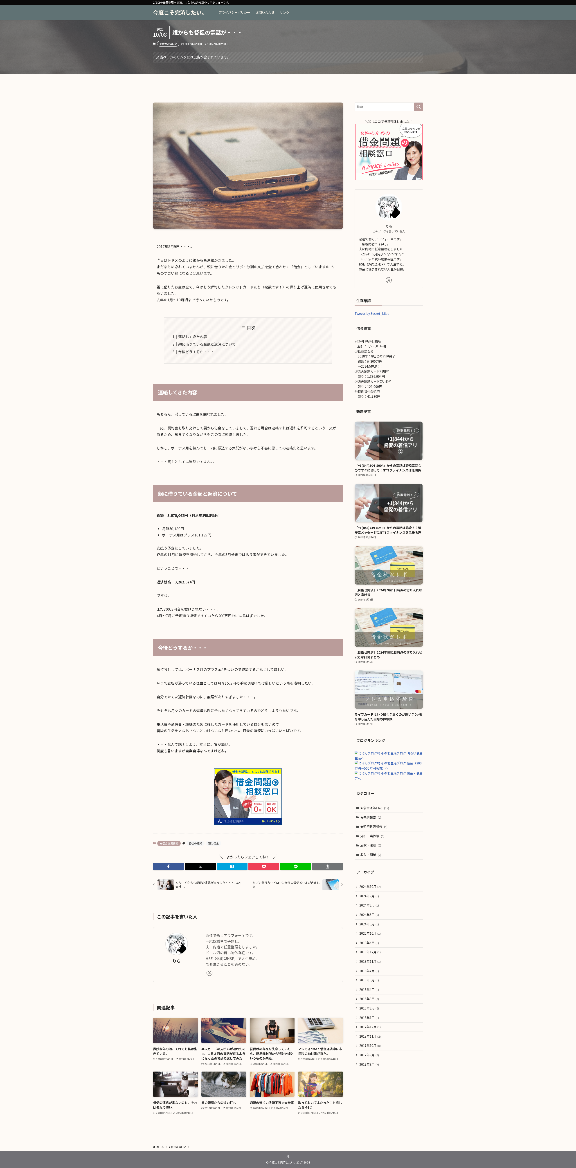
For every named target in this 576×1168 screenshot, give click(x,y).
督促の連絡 (195, 843)
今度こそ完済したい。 (180, 12)
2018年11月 (370, 961)
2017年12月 (370, 1027)
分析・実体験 (372, 836)
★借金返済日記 (168, 43)
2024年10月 (370, 886)
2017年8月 (369, 1064)
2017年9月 (369, 1055)
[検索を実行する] (418, 107)
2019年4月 (369, 942)
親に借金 (213, 843)
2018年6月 (369, 980)
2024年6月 (369, 914)
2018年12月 (370, 952)
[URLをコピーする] (327, 866)
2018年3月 (369, 998)
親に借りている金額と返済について (207, 344)
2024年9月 (369, 896)
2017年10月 (370, 1045)
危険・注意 (370, 845)
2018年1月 (369, 1017)
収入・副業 (370, 854)
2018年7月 (369, 971)
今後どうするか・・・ (196, 351)
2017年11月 (370, 1036)
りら (177, 960)
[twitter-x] (209, 973)
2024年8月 (369, 905)
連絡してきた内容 (192, 336)
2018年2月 (369, 1008)
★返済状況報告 (373, 826)
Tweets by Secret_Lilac (372, 313)
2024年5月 (369, 924)
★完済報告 (370, 817)
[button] (168, 866)
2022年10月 (370, 933)
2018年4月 (369, 989)
